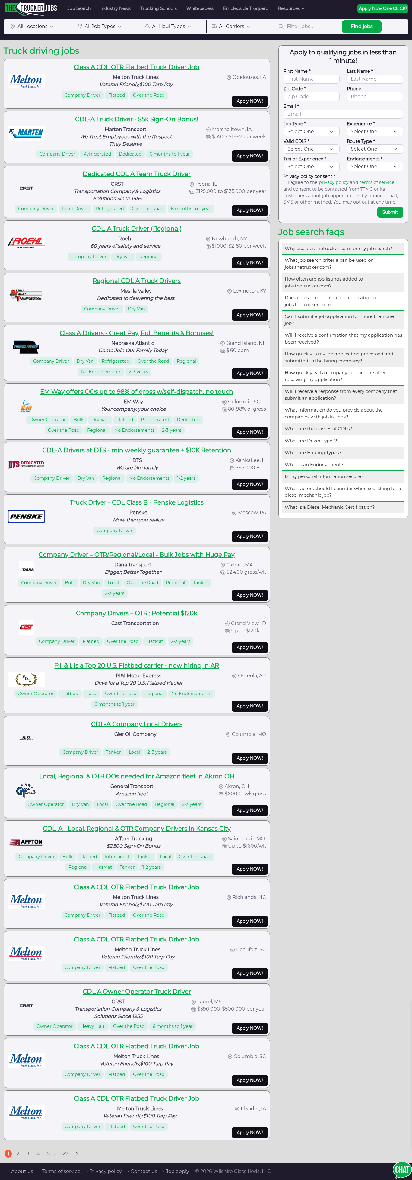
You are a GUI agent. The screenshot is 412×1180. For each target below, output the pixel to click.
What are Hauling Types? (313, 452)
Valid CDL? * (296, 141)
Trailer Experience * (305, 159)
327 (64, 1153)
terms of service (377, 182)
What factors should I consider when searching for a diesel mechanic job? (343, 492)
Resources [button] (289, 8)
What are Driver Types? (311, 441)
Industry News (115, 8)
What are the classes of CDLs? (318, 428)
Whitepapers (200, 8)
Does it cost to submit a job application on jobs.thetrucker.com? (332, 301)
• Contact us (142, 1171)
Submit (390, 212)
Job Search (79, 8)
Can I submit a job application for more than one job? (339, 319)
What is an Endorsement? (314, 464)
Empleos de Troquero (245, 8)
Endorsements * (364, 159)
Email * (291, 106)
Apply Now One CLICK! (383, 8)
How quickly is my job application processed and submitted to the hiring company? (339, 357)
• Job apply (176, 1171)
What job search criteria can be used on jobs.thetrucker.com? (329, 263)
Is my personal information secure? (324, 476)
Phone (354, 88)
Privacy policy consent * (309, 176)
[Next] (77, 1154)
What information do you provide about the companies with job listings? (334, 413)
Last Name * (360, 71)
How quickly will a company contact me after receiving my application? (335, 376)
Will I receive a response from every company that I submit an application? (342, 394)
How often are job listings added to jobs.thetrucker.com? (324, 282)
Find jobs (362, 26)
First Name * (297, 71)
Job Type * (295, 124)
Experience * (361, 124)
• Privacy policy (104, 1171)
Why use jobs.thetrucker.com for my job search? (338, 248)
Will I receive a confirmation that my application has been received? (343, 338)
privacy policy (334, 182)
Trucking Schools (158, 8)
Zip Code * (295, 88)
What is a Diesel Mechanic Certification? (330, 507)
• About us (20, 1171)
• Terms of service (60, 1171)
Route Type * (361, 141)
